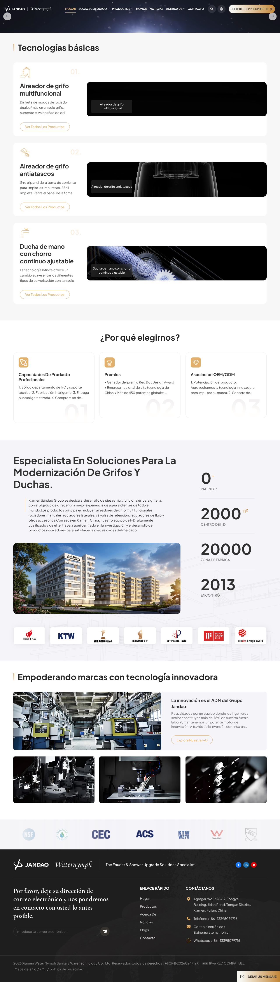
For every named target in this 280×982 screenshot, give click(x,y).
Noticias (156, 9)
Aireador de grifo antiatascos (44, 248)
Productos (121, 9)
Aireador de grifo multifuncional (44, 167)
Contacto (196, 9)
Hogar (70, 9)
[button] (7, 55)
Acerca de (174, 9)
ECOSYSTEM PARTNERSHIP (77, 86)
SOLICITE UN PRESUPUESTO (249, 9)
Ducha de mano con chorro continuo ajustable (47, 332)
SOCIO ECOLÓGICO (93, 9)
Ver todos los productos (45, 205)
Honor (141, 9)
